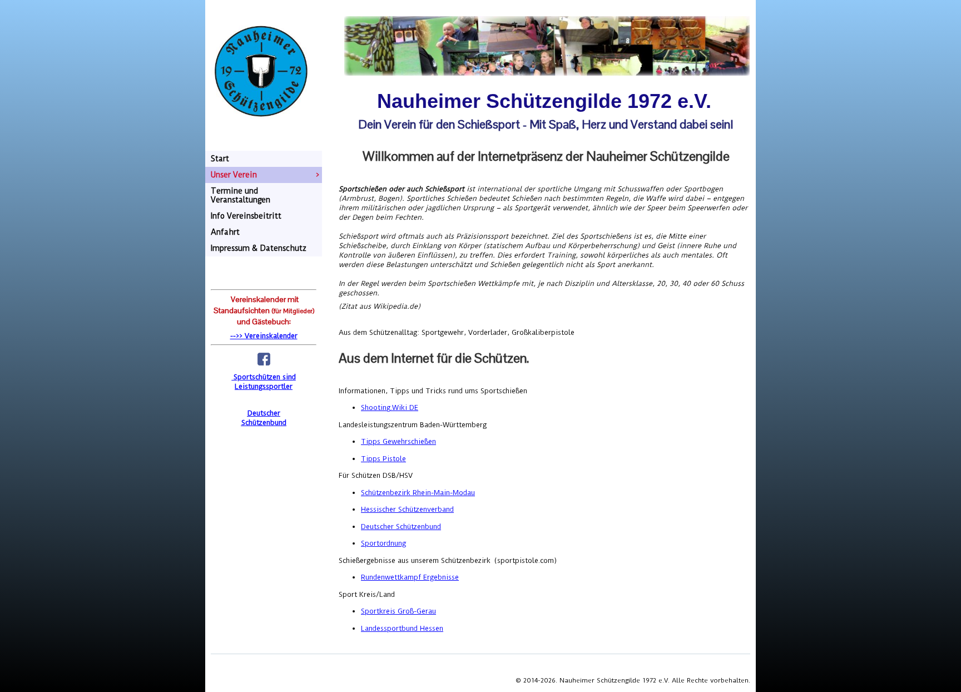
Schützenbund (263, 422)
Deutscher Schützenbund (401, 526)
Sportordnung (383, 543)
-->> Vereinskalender (264, 336)
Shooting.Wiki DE (389, 407)
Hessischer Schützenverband (407, 509)
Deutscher (263, 413)
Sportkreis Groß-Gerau (398, 611)
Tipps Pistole (383, 458)
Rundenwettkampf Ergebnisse (410, 577)
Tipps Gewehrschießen (398, 441)
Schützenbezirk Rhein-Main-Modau (418, 492)
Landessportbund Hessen (402, 628)
